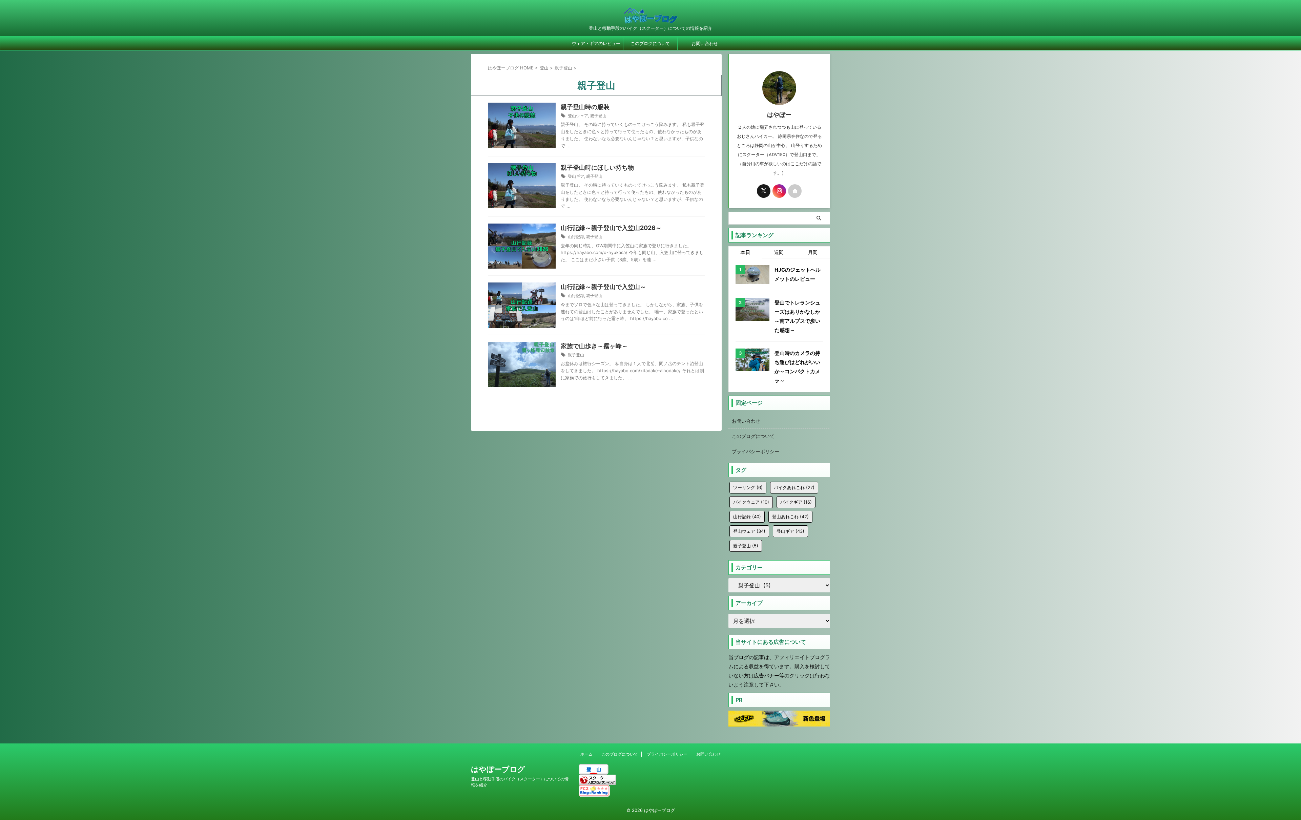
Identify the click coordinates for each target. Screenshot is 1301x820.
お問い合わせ (704, 43)
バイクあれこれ (794, 487)
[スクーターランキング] (597, 781)
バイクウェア (751, 502)
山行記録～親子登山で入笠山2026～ (611, 227)
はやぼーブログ (498, 769)
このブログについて (650, 43)
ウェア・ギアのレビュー (596, 43)
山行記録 (576, 236)
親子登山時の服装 (585, 106)
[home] (795, 191)
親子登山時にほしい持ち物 (597, 167)
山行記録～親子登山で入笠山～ (603, 286)
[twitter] (763, 191)
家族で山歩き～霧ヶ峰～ (594, 346)
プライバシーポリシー (755, 451)
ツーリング (748, 487)
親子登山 (598, 115)
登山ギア (576, 176)
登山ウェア (578, 115)
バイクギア (796, 502)
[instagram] (779, 191)
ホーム (586, 754)
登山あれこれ (790, 516)
